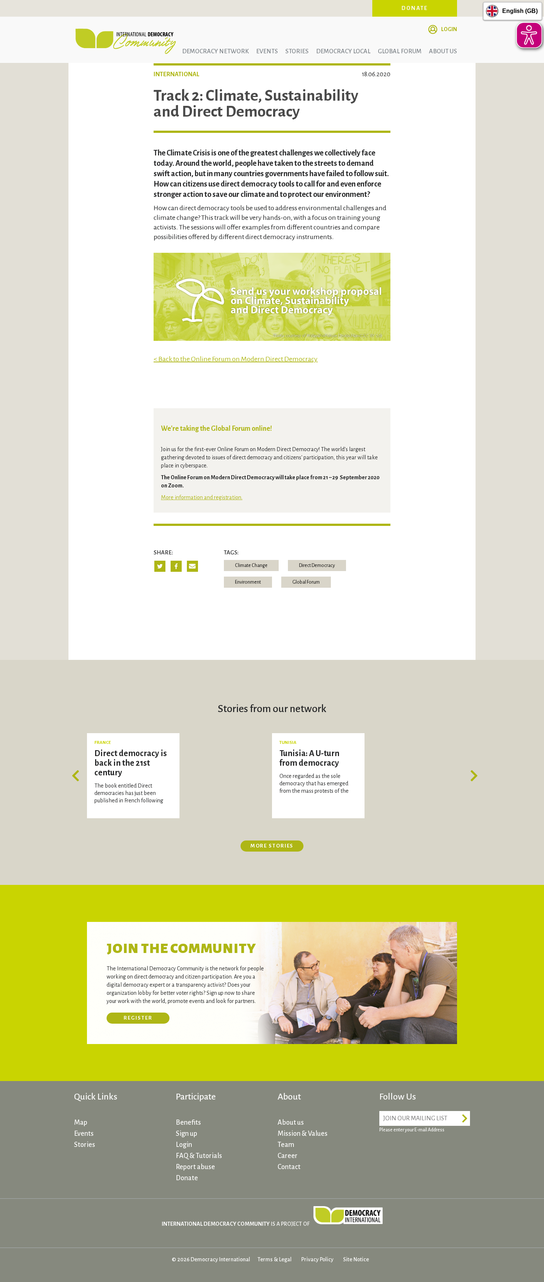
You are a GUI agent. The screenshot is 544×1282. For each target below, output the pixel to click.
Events (267, 51)
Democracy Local (343, 51)
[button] (77, 775)
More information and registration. (201, 497)
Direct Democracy (317, 565)
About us (443, 51)
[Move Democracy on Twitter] (414, 1151)
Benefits (188, 1122)
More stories (272, 846)
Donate (415, 8)
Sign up (186, 1133)
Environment (248, 582)
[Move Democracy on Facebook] (386, 1151)
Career (288, 1155)
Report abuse (195, 1167)
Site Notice (356, 1259)
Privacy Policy (317, 1259)
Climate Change (251, 565)
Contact (289, 1167)
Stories (297, 51)
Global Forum (400, 51)
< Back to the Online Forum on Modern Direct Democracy (236, 359)
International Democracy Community (125, 40)
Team (286, 1144)
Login (449, 29)
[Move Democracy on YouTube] (442, 1151)
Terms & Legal (275, 1259)
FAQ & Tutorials (199, 1155)
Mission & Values (303, 1133)
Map (80, 1122)
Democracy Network (215, 51)
